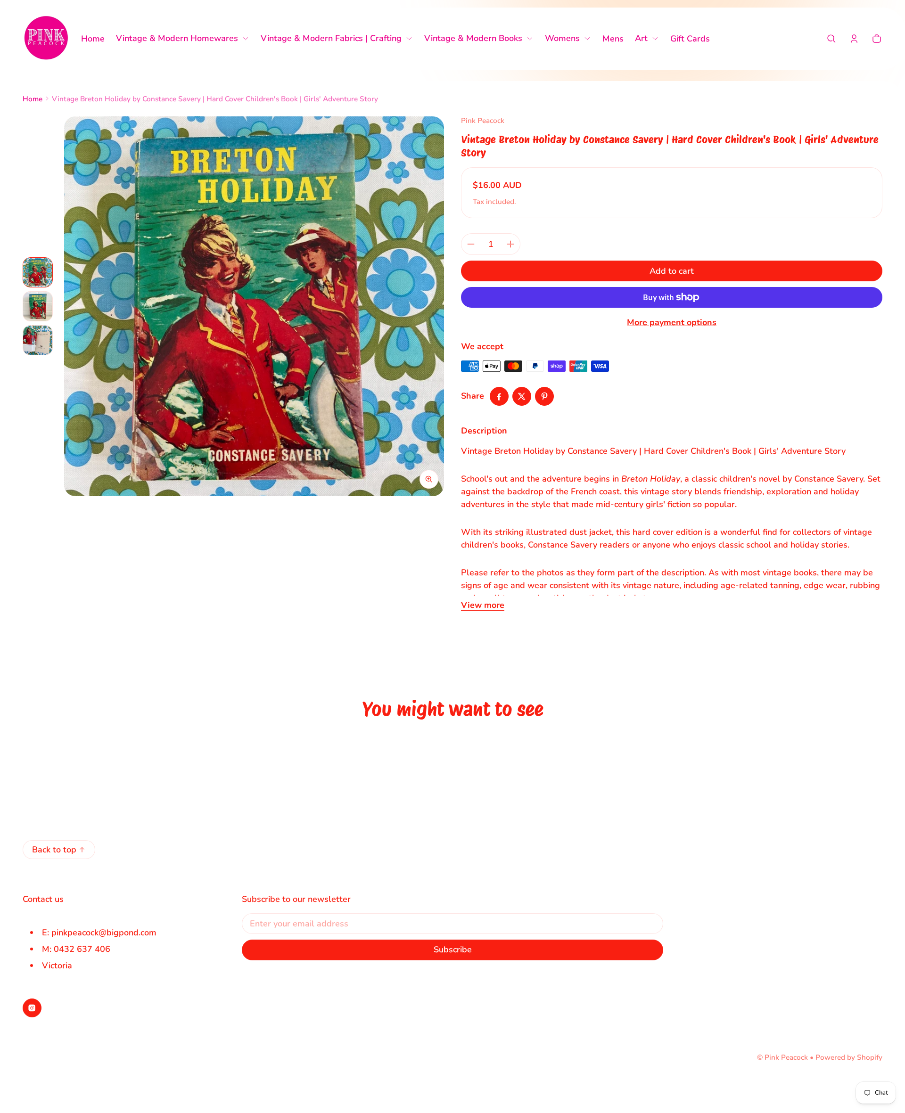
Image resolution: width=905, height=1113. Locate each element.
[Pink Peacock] (46, 38)
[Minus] (470, 244)
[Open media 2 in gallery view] (38, 306)
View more (482, 605)
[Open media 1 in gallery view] (38, 272)
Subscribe (453, 949)
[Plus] (510, 244)
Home (32, 99)
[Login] (854, 38)
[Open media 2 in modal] (254, 306)
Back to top (54, 849)
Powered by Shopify (848, 1057)
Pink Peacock (786, 1057)
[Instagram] (32, 1007)
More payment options (671, 322)
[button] (831, 38)
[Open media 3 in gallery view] (38, 340)
